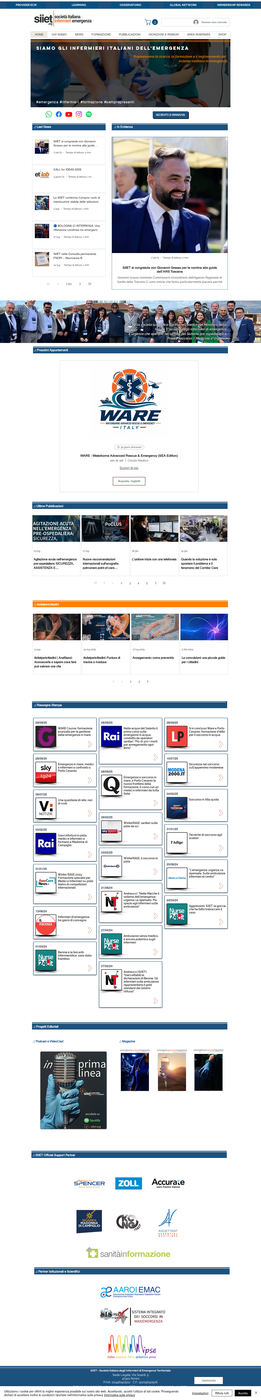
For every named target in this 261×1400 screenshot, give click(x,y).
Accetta (243, 1393)
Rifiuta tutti (222, 1393)
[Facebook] (59, 114)
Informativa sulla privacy (119, 1395)
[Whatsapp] (49, 114)
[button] (152, 22)
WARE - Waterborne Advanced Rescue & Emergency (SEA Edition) (129, 456)
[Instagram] (79, 114)
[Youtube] (69, 114)
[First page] (48, 284)
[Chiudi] (256, 1393)
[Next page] (80, 284)
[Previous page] (58, 284)
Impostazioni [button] (200, 1393)
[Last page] (89, 284)
